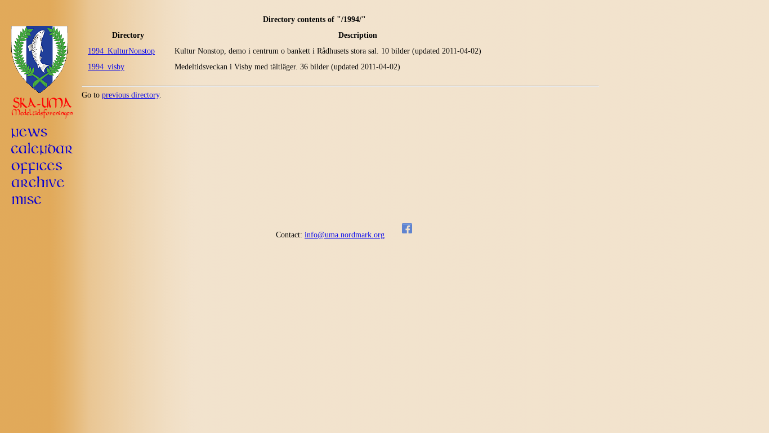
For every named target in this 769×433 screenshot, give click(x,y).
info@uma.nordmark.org (344, 235)
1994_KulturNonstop (121, 51)
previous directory (130, 95)
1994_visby (106, 67)
